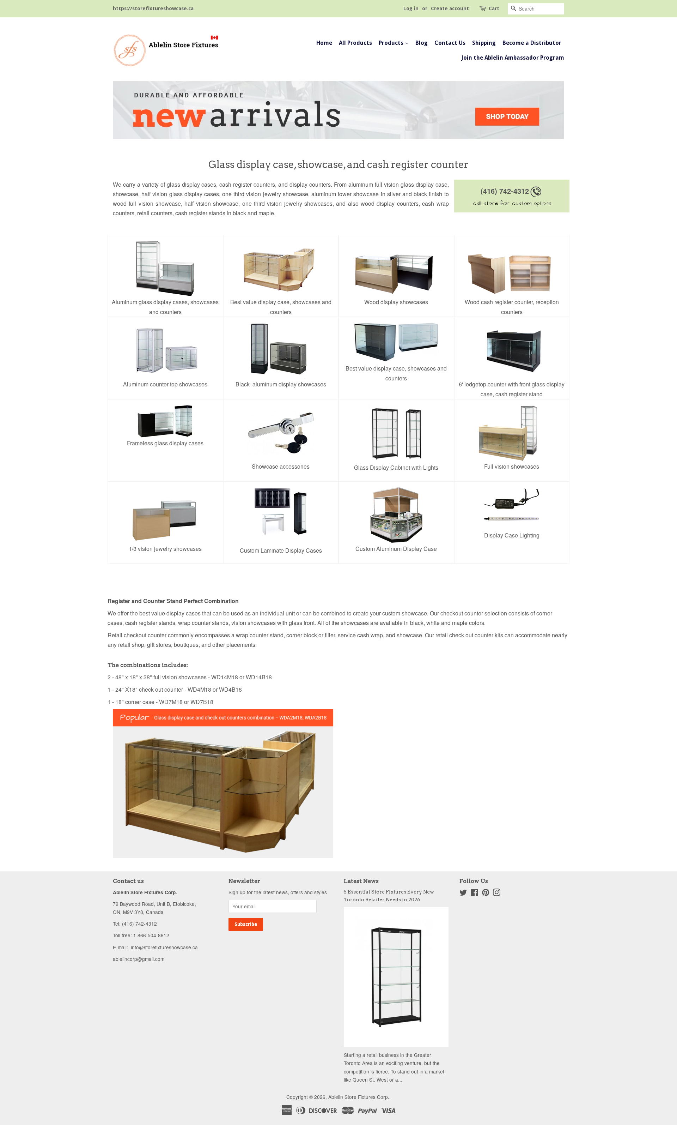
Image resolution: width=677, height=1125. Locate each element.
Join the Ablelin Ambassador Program (512, 57)
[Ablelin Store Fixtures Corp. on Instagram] (496, 893)
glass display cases (191, 184)
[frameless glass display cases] (165, 421)
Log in (411, 8)
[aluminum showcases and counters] (338, 109)
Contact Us (449, 43)
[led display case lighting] (511, 508)
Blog (421, 43)
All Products (355, 43)
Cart (494, 8)
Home (324, 43)
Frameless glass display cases (165, 443)
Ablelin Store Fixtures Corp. (358, 1096)
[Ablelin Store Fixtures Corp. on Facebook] (474, 893)
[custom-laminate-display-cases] (281, 511)
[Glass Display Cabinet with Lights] (396, 433)
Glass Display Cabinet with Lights (396, 467)
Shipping (484, 43)
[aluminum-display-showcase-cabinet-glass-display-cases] (396, 342)
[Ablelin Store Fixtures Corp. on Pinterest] (485, 893)
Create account (450, 8)
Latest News (361, 881)
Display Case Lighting (511, 535)
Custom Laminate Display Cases (281, 550)
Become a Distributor (531, 43)
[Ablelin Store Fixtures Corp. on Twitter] (463, 893)
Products (392, 43)
